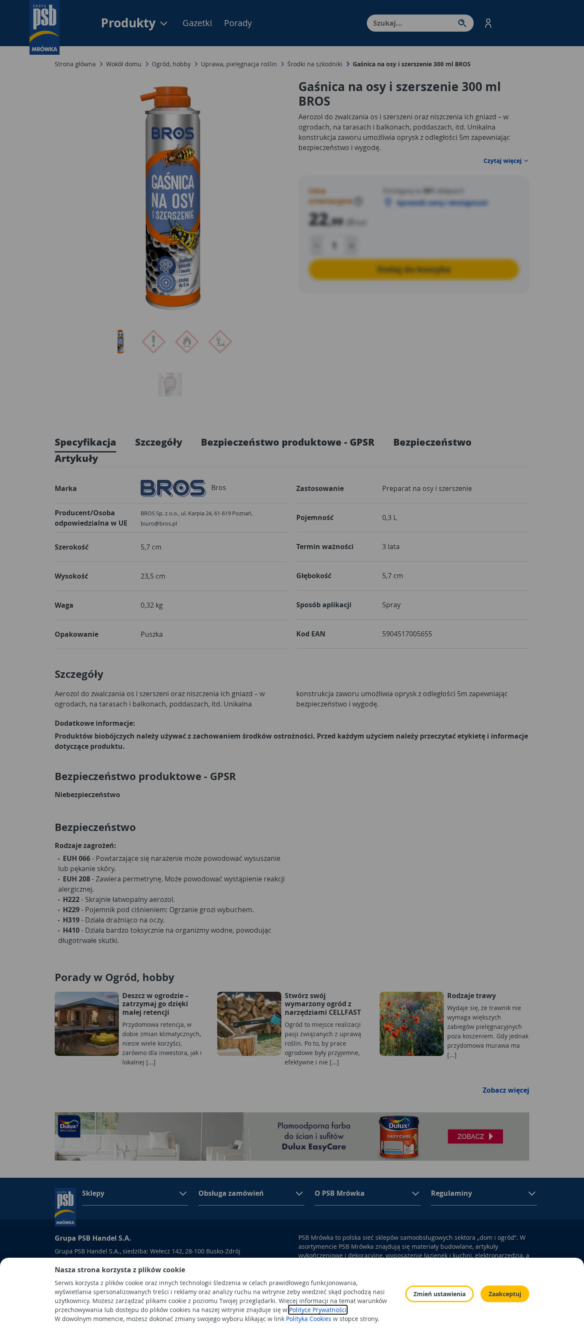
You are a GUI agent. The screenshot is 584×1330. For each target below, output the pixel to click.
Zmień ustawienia (439, 1294)
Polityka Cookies (308, 1319)
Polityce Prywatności (318, 1310)
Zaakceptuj (505, 1294)
